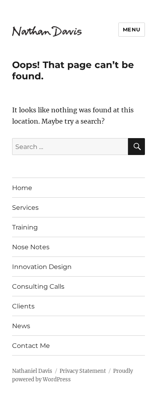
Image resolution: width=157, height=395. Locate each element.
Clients (23, 306)
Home (22, 188)
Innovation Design (42, 267)
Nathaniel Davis (32, 371)
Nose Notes (31, 247)
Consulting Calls (38, 286)
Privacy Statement (83, 371)
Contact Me (31, 346)
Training (25, 227)
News (21, 326)
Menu (131, 29)
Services (25, 207)
